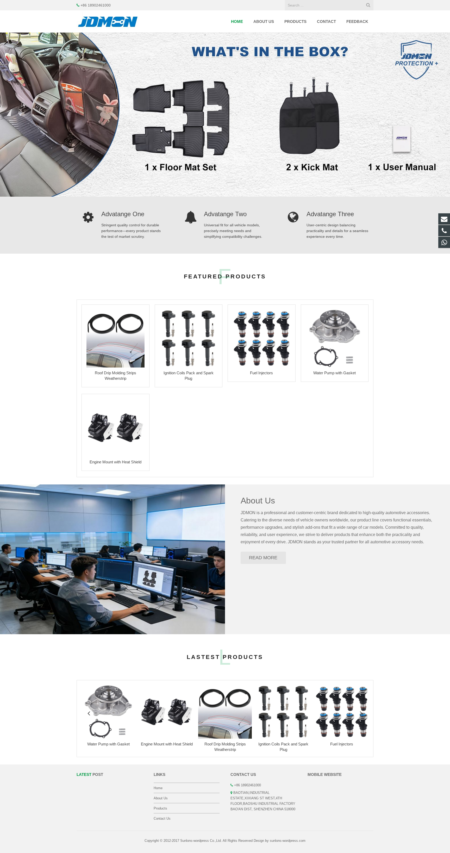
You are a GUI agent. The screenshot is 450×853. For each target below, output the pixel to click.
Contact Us (162, 818)
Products (160, 808)
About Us (258, 500)
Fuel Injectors (261, 373)
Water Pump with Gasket (334, 373)
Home (158, 788)
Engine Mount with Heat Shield (115, 462)
